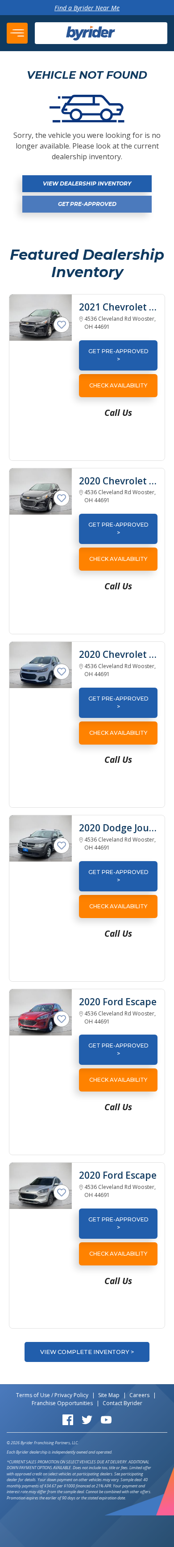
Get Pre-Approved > (118, 355)
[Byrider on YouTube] (106, 1419)
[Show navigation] (17, 33)
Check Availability (118, 385)
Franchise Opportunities (62, 1403)
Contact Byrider (122, 1403)
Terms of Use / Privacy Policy (52, 1395)
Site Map (109, 1395)
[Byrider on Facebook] (67, 1419)
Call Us (118, 413)
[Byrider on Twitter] (87, 1419)
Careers (139, 1395)
